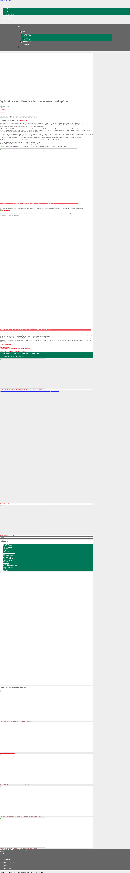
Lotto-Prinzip (6, 17)
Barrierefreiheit (7, 868)
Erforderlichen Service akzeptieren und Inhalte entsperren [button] (15, 348)
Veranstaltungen (8, 567)
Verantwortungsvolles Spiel (10, 862)
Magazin (5, 5)
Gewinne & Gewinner (9, 553)
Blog (1, 351)
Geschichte (6, 551)
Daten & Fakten (10, 14)
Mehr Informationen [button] (5, 344)
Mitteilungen (9, 10)
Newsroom (6, 7)
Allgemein (6, 544)
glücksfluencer (10, 351)
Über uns (5, 570)
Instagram (23, 351)
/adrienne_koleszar (7, 210)
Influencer (17, 351)
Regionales (6, 564)
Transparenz (6, 865)
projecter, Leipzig (23, 120)
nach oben (2, 851)
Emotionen (6, 548)
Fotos (7, 11)
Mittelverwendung (8, 558)
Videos (8, 12)
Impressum (6, 856)
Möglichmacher (7, 560)
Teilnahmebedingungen (10, 565)
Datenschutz (6, 859)
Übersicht (8, 8)
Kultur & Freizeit (8, 555)
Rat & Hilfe (6, 563)
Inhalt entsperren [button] (4, 347)
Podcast (5, 561)
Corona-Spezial (7, 545)
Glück (4, 351)
